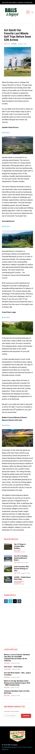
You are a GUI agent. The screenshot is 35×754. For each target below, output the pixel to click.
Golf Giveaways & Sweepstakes (19, 582)
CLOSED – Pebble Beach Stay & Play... (22, 578)
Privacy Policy (26, 747)
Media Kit (5, 749)
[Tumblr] (19, 601)
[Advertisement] (17, 628)
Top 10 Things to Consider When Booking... (20, 546)
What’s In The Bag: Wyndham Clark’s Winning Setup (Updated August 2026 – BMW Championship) (17, 683)
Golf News (7, 663)
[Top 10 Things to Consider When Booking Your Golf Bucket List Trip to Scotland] (8, 546)
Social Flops (7, 669)
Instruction (7, 695)
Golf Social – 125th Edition (13, 667)
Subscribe (26, 715)
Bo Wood (14, 43)
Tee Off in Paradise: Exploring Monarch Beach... (21, 558)
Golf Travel (7, 43)
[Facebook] (6, 601)
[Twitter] (10, 601)
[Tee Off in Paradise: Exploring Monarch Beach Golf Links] (8, 558)
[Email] (15, 601)
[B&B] (11, 12)
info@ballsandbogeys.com (11, 747)
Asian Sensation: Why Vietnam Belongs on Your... (21, 569)
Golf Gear (6, 687)
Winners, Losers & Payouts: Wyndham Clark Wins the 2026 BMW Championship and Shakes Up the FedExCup (17, 657)
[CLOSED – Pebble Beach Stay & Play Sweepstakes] (8, 579)
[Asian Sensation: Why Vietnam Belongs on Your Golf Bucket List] (8, 569)
